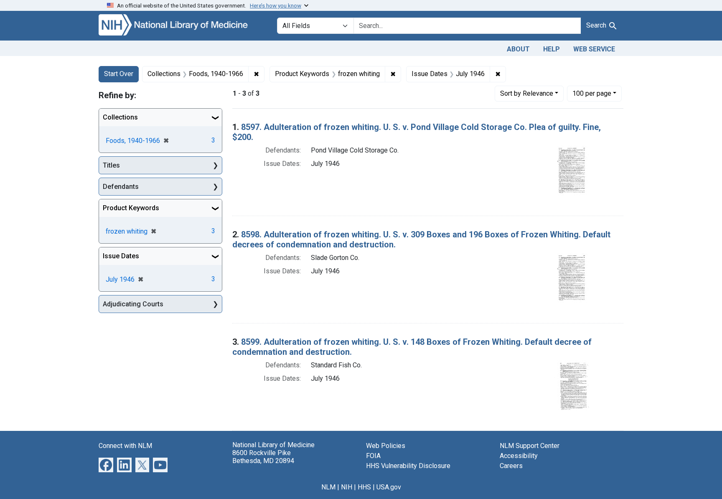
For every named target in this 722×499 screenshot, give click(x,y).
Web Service (594, 49)
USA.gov (388, 487)
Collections (120, 117)
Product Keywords (131, 208)
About (518, 49)
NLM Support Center (529, 446)
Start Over (118, 74)
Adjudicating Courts (133, 304)
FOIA (373, 456)
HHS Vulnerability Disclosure (408, 466)
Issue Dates (121, 256)
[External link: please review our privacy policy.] (106, 464)
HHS (364, 487)
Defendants (121, 187)
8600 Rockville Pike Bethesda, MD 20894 (263, 457)
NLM (328, 487)
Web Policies (385, 446)
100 (591, 93)
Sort (526, 93)
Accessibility (519, 456)
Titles (111, 165)
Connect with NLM (125, 446)
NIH (346, 487)
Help (551, 49)
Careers (511, 466)
